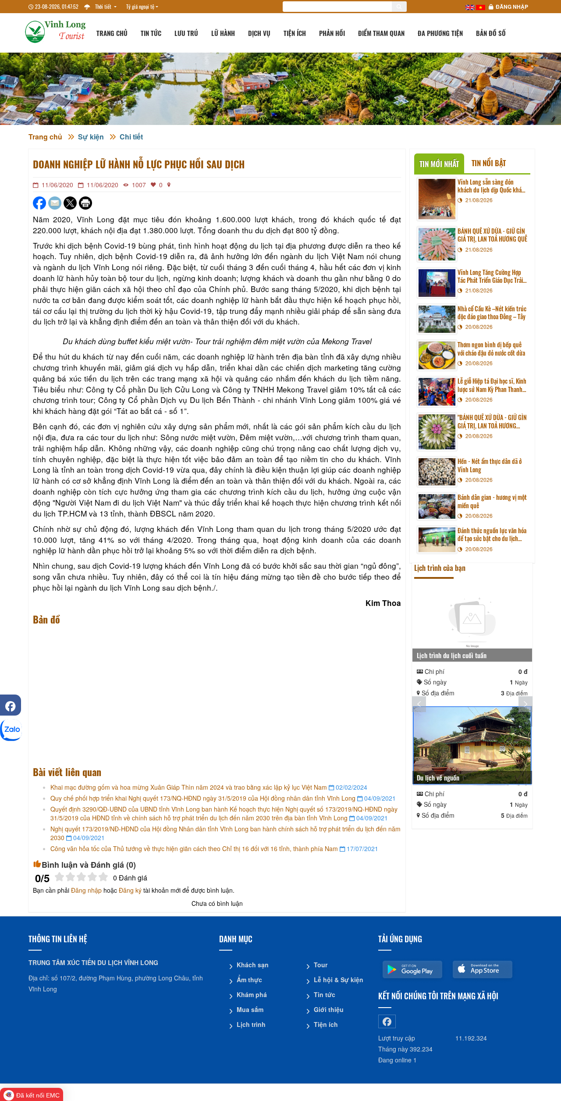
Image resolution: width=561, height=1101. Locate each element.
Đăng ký (130, 890)
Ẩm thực (249, 979)
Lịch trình (251, 1024)
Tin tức (151, 33)
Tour (320, 964)
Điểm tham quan (381, 33)
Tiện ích (295, 33)
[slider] (81, 876)
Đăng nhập (512, 7)
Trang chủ (112, 33)
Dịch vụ (259, 33)
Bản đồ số (491, 33)
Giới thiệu (329, 1009)
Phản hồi (332, 33)
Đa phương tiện (440, 33)
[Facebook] (10, 705)
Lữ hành (223, 33)
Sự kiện (91, 137)
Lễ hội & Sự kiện (338, 979)
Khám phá (252, 994)
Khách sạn (253, 964)
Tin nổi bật (489, 162)
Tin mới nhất (439, 163)
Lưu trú (186, 33)
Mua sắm (250, 1009)
